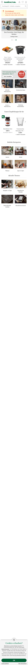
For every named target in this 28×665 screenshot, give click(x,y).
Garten (7, 157)
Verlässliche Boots (20, 90)
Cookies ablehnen (5, 663)
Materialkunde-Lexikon (7, 206)
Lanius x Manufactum (7, 105)
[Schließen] (25, 71)
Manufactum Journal (21, 205)
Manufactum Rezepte (21, 191)
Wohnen (7, 170)
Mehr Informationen (22, 663)
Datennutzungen (5, 649)
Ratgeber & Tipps (7, 190)
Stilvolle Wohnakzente (7, 90)
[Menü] (2, 2)
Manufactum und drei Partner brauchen (13, 645)
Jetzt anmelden (5, 70)
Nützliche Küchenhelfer (20, 105)
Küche (20, 157)
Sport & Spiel (20, 170)
